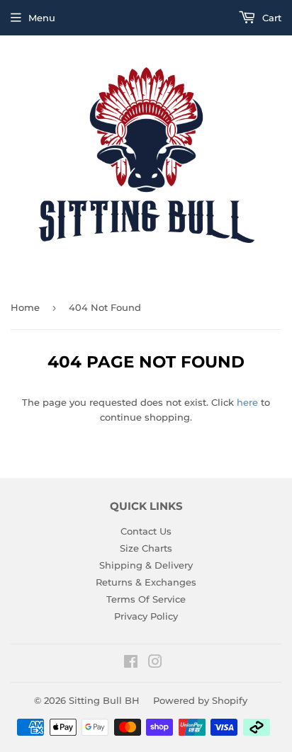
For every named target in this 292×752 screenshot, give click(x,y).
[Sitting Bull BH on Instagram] (155, 663)
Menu (41, 17)
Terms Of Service (146, 599)
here (247, 402)
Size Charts (146, 548)
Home (25, 307)
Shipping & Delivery (146, 565)
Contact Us (146, 531)
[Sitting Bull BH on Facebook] (130, 663)
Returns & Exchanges (146, 582)
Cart (270, 17)
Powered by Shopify (200, 700)
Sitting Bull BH (104, 700)
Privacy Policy (146, 616)
